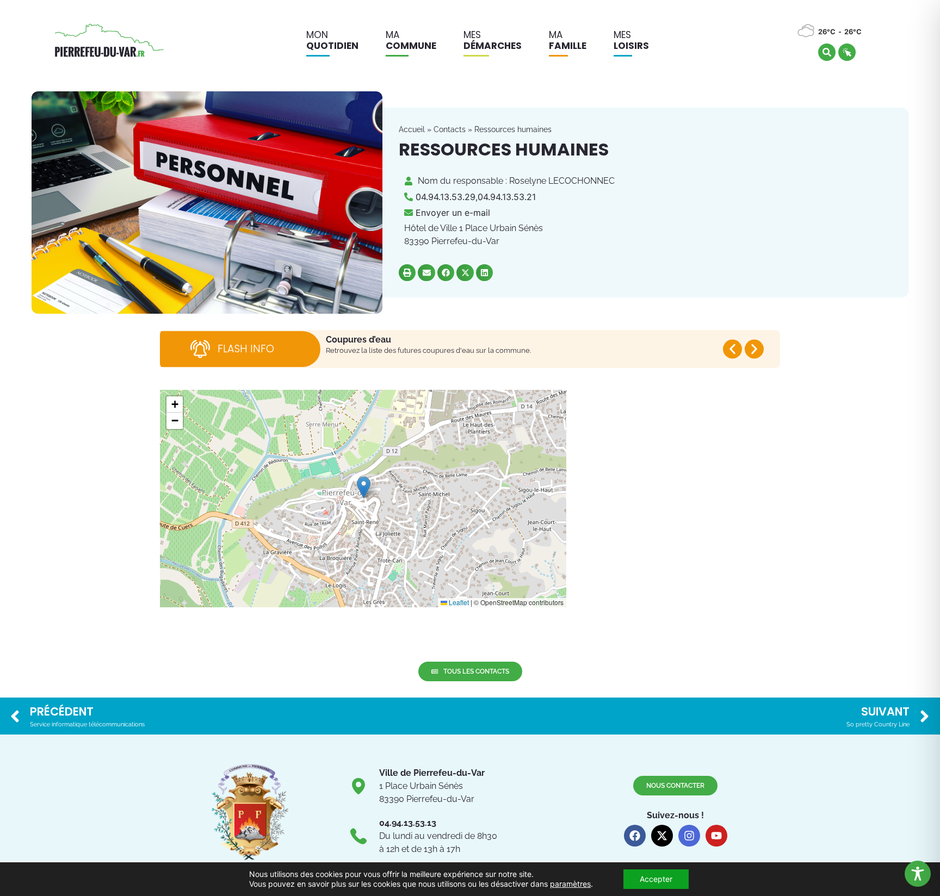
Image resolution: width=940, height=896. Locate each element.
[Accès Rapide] (847, 52)
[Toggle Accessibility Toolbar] (918, 874)
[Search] (827, 52)
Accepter (656, 878)
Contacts (450, 129)
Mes (492, 40)
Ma (411, 40)
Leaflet (458, 602)
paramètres (570, 883)
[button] (407, 273)
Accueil (412, 129)
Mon (332, 40)
